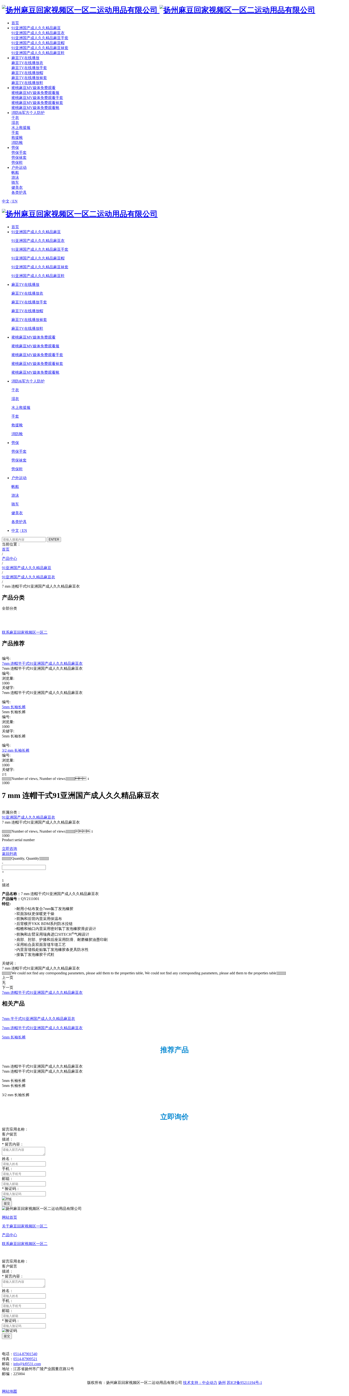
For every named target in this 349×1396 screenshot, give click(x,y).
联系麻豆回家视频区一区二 (24, 1244)
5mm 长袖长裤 (14, 707)
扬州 (222, 1383)
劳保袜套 (19, 158)
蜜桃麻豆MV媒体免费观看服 (35, 93)
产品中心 (9, 1235)
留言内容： (13, 1276)
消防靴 (17, 143)
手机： (7, 1301)
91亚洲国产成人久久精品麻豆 (36, 28)
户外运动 (19, 167)
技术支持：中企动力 (200, 1383)
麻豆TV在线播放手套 (29, 68)
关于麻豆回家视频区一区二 (24, 1226)
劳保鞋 (17, 162)
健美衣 (17, 187)
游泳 (15, 177)
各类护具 (19, 192)
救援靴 (17, 138)
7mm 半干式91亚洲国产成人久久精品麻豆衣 (38, 1019)
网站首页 (9, 1217)
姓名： (7, 1159)
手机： (7, 1169)
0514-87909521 (25, 1359)
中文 (5, 201)
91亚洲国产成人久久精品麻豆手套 (39, 38)
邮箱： (7, 1311)
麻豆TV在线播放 (25, 58)
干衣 (15, 118)
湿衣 (15, 123)
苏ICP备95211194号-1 (244, 1383)
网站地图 (9, 1391)
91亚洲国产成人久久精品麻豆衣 (38, 33)
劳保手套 (19, 153)
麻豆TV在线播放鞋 (27, 83)
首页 (15, 23)
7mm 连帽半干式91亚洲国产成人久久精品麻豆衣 (42, 663)
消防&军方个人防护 (28, 113)
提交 (7, 1203)
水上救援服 (20, 128)
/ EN (14, 201)
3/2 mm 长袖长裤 (15, 750)
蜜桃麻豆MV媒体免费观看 (33, 88)
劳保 (15, 148)
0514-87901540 (25, 1354)
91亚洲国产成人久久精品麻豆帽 (38, 43)
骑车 (15, 182)
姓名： (7, 1291)
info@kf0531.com (27, 1364)
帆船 (15, 172)
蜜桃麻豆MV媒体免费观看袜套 (37, 103)
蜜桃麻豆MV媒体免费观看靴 (35, 108)
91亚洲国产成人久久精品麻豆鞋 (38, 53)
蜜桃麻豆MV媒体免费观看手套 (37, 98)
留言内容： (13, 1144)
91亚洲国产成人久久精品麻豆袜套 (39, 48)
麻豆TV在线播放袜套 (29, 78)
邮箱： (7, 1179)
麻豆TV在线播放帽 (27, 73)
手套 (15, 133)
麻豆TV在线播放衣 (27, 63)
